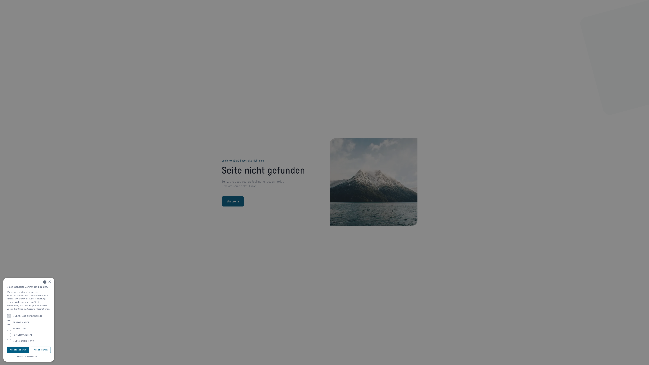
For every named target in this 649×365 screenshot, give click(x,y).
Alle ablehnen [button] (41, 349)
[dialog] (28, 320)
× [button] (49, 282)
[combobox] (44, 282)
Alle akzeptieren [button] (18, 349)
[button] (29, 356)
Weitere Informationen (38, 308)
